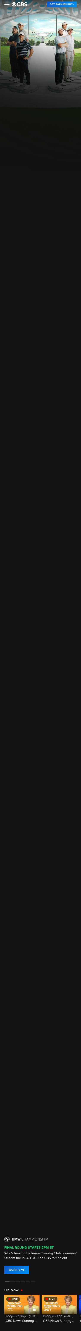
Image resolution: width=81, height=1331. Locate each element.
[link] (62, 4)
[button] (7, 5)
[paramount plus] (19, 4)
